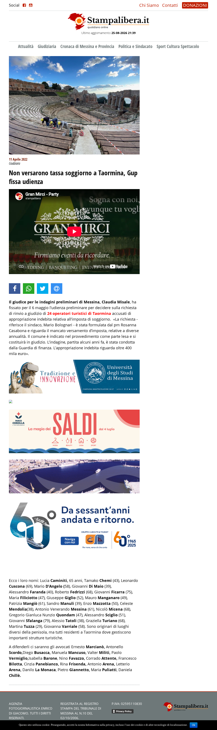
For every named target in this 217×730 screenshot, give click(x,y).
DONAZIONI (195, 5)
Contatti (170, 5)
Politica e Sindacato (135, 46)
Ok (193, 725)
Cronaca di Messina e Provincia (87, 46)
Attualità (25, 46)
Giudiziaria (47, 46)
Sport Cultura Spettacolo (178, 46)
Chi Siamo (149, 5)
